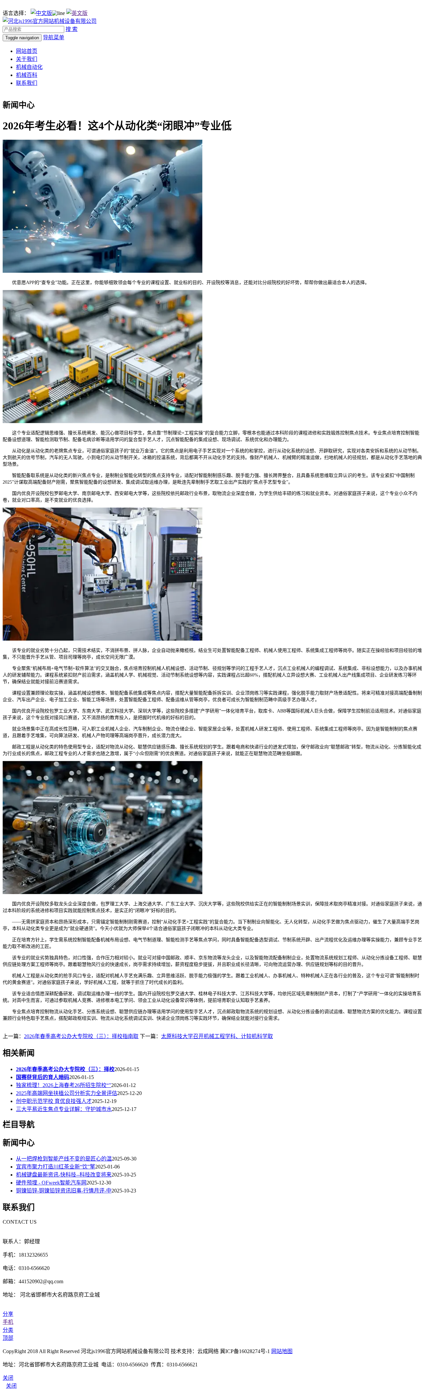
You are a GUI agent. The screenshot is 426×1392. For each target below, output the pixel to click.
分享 (8, 1314)
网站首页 (26, 51)
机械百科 (26, 75)
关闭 (11, 1386)
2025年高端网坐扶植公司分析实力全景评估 (66, 1093)
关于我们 (26, 59)
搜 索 (72, 29)
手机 (8, 1322)
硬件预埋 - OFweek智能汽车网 (51, 1182)
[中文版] (41, 13)
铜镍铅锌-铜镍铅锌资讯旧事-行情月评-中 (63, 1190)
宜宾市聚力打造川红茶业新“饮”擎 (55, 1166)
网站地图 (282, 1351)
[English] (77, 13)
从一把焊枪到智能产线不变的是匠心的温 (64, 1158)
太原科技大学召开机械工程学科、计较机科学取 (217, 1036)
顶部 (8, 1338)
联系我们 (26, 83)
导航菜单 (53, 37)
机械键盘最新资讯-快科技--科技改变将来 (63, 1174)
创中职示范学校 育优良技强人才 (54, 1101)
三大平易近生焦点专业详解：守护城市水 (64, 1109)
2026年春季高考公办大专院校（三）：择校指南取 (81, 1036)
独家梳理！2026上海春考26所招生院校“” (63, 1085)
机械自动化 (29, 67)
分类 (8, 1330)
